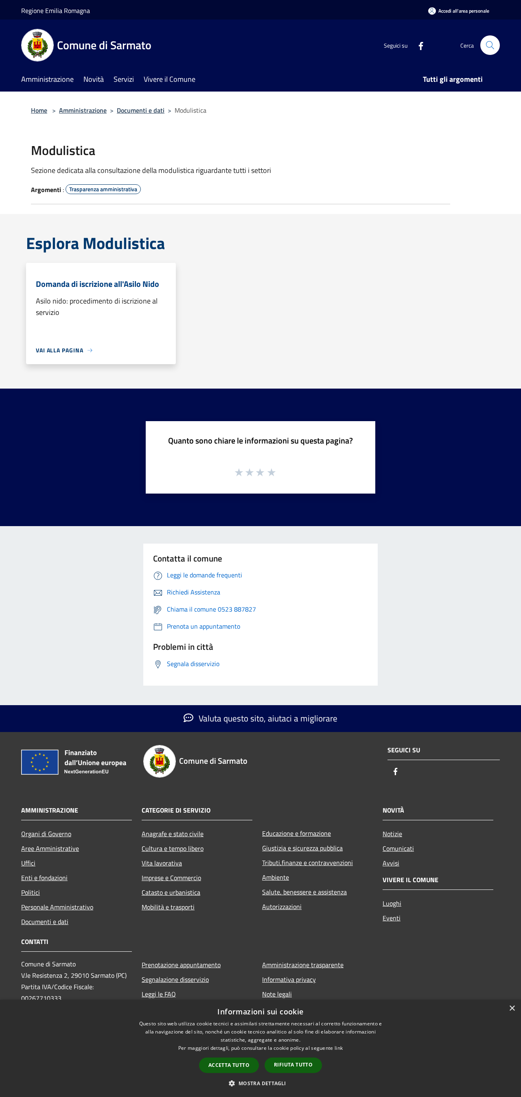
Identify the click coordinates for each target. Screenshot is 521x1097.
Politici (30, 892)
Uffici (28, 863)
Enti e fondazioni (44, 878)
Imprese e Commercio (171, 878)
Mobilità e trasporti (168, 907)
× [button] (512, 1008)
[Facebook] (417, 44)
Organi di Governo (46, 834)
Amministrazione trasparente (303, 965)
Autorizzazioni (282, 906)
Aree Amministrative (50, 848)
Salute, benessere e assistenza (304, 892)
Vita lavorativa (162, 863)
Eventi (392, 918)
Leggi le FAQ (159, 994)
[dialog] (260, 1048)
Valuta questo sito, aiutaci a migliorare (267, 718)
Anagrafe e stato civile (173, 834)
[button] (260, 1083)
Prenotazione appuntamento (181, 965)
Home (39, 110)
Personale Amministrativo (57, 907)
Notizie (392, 834)
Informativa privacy (289, 979)
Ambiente (275, 877)
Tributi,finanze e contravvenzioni (307, 863)
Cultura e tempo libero (173, 848)
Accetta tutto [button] (229, 1065)
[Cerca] (490, 45)
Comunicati (398, 848)
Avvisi (391, 863)
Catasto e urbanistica (171, 892)
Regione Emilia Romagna (55, 10)
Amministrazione (83, 110)
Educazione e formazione (296, 833)
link (339, 1048)
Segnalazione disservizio (175, 979)
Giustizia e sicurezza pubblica (302, 848)
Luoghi (392, 903)
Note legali (277, 994)
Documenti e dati (140, 110)
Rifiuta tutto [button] (293, 1064)
